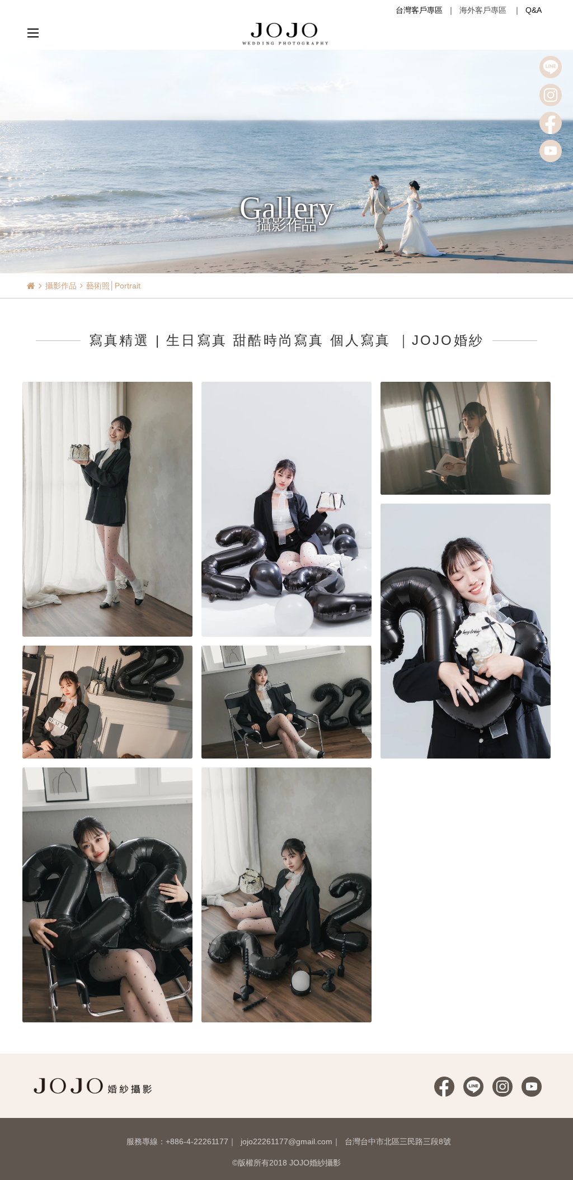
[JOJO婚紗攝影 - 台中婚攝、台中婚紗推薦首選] (286, 33)
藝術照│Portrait (113, 285)
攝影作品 (61, 285)
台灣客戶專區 (419, 10)
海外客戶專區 (482, 10)
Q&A (533, 10)
